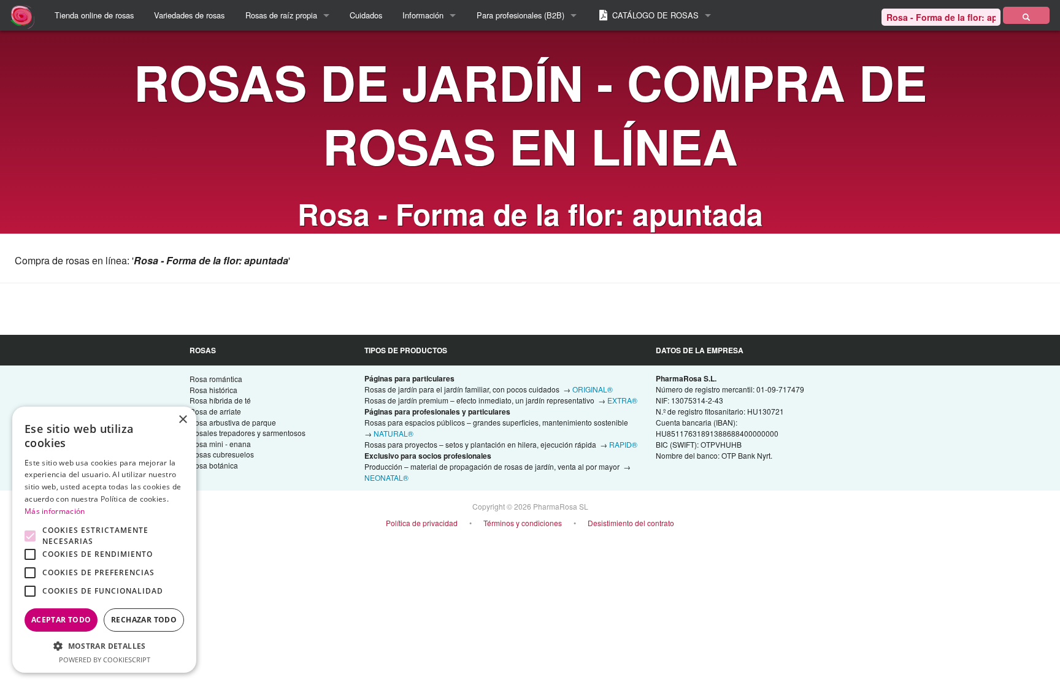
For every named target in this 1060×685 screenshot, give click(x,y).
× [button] (182, 419)
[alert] (104, 540)
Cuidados (366, 15)
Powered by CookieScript (104, 659)
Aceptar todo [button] (61, 619)
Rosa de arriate (215, 411)
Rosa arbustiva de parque (233, 422)
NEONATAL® (386, 477)
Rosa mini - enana (220, 443)
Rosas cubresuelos (222, 454)
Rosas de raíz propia (281, 15)
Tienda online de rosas (94, 15)
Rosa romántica (216, 378)
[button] (104, 646)
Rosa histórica (213, 390)
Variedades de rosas (189, 15)
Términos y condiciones (522, 523)
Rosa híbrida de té (220, 400)
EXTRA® (622, 400)
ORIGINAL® (592, 389)
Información (423, 15)
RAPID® (623, 444)
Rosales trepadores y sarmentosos (247, 432)
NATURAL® (393, 433)
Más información (55, 511)
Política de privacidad (422, 523)
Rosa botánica (214, 465)
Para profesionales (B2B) (520, 15)
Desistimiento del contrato (631, 523)
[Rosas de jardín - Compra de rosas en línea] (1026, 15)
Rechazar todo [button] (144, 619)
